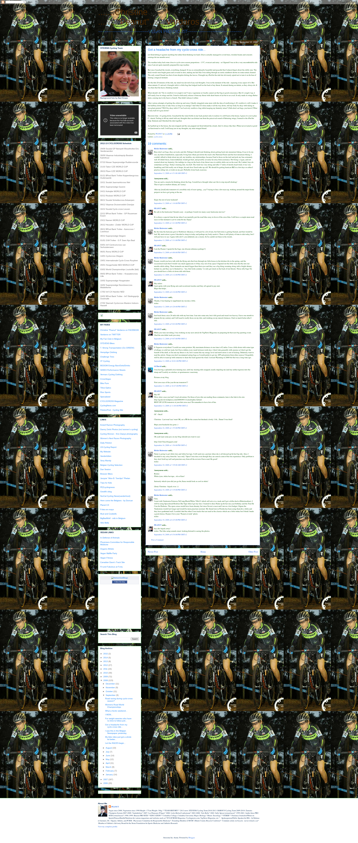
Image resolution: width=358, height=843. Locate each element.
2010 (105, 673)
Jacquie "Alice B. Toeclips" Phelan (115, 478)
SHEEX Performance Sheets (112, 370)
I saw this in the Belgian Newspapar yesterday (116, 732)
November (111, 687)
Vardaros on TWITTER (110, 334)
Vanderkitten (105, 456)
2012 (105, 665)
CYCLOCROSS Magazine (111, 401)
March (109, 767)
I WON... (109, 714)
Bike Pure (104, 383)
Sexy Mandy (105, 460)
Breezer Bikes (106, 474)
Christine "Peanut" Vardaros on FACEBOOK (119, 330)
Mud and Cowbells (108, 514)
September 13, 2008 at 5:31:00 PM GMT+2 (170, 240)
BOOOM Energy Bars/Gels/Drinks (115, 365)
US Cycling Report (108, 447)
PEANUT (158, 208)
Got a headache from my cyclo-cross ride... (116, 726)
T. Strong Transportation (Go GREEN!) (117, 348)
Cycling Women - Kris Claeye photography (119, 434)
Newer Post (153, 551)
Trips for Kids (106, 483)
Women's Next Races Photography (115, 438)
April (108, 763)
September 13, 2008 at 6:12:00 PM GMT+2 (170, 274)
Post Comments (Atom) (208, 559)
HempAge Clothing (108, 352)
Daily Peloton (106, 443)
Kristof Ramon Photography (112, 425)
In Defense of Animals (110, 538)
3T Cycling (105, 361)
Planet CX (104, 505)
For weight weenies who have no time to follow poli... (118, 719)
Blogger (192, 837)
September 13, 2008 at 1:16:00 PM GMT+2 (170, 203)
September (111, 695)
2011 (105, 669)
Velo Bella (104, 523)
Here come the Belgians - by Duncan (116, 500)
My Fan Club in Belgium (110, 339)
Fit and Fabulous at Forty (111, 567)
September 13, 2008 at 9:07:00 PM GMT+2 (170, 338)
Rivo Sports (105, 392)
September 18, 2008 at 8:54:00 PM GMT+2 (170, 534)
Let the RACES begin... (115, 743)
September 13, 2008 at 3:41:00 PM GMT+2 (170, 223)
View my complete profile (107, 826)
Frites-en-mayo (107, 509)
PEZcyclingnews (107, 487)
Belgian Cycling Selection (111, 465)
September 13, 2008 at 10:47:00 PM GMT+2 (171, 386)
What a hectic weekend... (116, 711)
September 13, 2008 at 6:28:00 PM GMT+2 (170, 306)
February (110, 771)
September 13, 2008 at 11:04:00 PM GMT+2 (171, 405)
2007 (105, 779)
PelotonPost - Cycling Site (111, 410)
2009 (105, 676)
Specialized (105, 397)
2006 (105, 783)
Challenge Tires (107, 357)
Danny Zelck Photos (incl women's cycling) (119, 429)
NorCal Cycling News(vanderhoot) (115, 496)
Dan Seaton (105, 469)
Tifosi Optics (105, 388)
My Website (105, 451)
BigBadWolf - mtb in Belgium (112, 518)
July (108, 752)
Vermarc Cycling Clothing (111, 374)
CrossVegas (105, 379)
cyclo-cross (158, 136)
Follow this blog (119, 582)
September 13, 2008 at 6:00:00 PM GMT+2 (170, 252)
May (108, 759)
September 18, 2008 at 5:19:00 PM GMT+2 (170, 490)
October (109, 691)
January (109, 774)
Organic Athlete (107, 549)
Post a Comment (157, 540)
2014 (105, 657)
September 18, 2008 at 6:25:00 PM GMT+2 (170, 520)
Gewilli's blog (106, 491)
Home (203, 551)
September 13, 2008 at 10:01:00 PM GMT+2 (171, 361)
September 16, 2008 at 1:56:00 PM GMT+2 (170, 445)
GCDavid (157, 366)
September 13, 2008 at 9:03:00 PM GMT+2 (170, 324)
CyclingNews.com (108, 405)
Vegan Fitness (106, 558)
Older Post (253, 551)
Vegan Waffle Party (108, 553)
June (108, 755)
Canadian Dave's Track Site (112, 562)
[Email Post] (178, 133)
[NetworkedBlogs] (119, 578)
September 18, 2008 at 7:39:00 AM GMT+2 (170, 465)
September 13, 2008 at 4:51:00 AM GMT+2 (170, 173)
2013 (105, 661)
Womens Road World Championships (114, 706)
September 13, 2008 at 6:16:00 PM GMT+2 (170, 292)
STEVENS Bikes (107, 343)
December (111, 684)
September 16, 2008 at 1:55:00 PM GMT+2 (170, 428)
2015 (105, 654)
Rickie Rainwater (161, 148)
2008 (105, 680)
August (109, 748)
